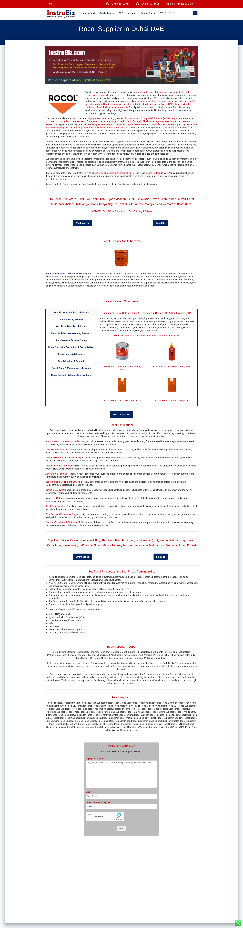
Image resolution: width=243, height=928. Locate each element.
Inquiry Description (95, 758)
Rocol (88, 92)
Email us (160, 556)
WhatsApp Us (82, 223)
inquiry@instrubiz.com (182, 3)
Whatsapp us (82, 556)
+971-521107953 (120, 3)
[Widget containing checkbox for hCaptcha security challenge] (105, 816)
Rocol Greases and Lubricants (61, 273)
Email (89, 792)
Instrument (89, 13)
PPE (120, 13)
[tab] (71, 312)
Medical (131, 13)
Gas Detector (106, 13)
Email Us (160, 223)
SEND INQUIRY (122, 414)
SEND (121, 828)
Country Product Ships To (99, 802)
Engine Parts (148, 13)
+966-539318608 (149, 3)
